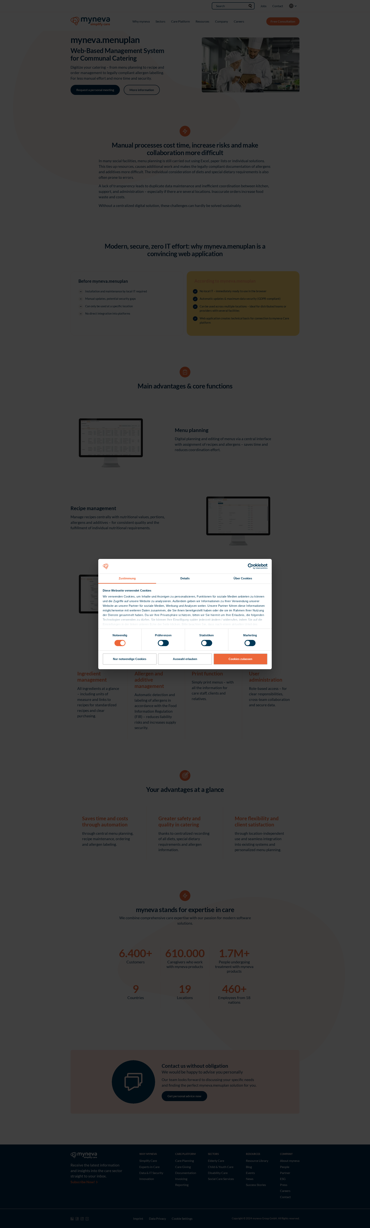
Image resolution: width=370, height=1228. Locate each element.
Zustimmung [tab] (127, 578)
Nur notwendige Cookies (129, 659)
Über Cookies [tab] (243, 578)
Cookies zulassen (240, 659)
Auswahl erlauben (185, 659)
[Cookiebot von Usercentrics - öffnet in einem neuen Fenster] (250, 566)
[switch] (163, 643)
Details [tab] (185, 578)
